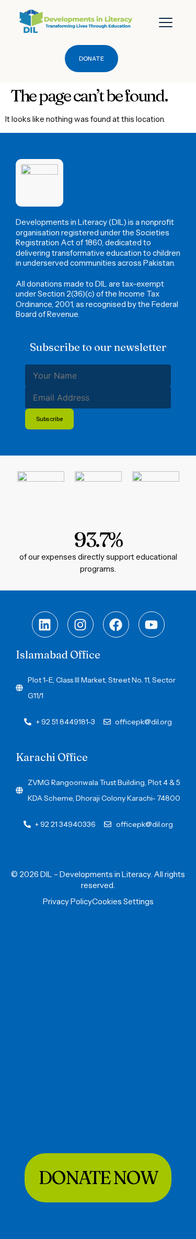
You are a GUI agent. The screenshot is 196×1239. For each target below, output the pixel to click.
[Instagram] (80, 624)
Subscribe (49, 419)
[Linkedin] (45, 624)
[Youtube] (152, 624)
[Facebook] (116, 624)
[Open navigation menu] (166, 22)
